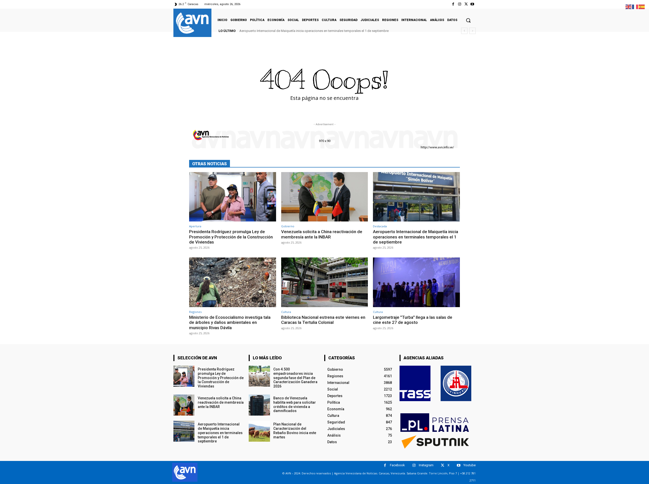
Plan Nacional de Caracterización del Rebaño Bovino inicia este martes (294, 430)
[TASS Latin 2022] (415, 383)
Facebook (397, 465)
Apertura (195, 226)
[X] (466, 4)
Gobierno (287, 226)
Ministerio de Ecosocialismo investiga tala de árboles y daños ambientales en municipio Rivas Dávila (230, 322)
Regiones (195, 311)
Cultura (286, 311)
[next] (472, 31)
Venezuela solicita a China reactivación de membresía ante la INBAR (321, 234)
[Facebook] (453, 4)
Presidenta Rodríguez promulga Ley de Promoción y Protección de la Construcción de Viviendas (231, 237)
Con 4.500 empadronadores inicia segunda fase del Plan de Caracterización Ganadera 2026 (295, 377)
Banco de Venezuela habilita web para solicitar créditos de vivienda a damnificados (294, 404)
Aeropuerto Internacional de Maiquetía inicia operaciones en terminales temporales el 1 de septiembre (314, 31)
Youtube (469, 465)
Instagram (426, 465)
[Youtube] (472, 4)
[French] (635, 6)
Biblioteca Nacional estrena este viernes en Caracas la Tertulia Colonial (323, 320)
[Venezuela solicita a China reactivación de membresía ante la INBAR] (324, 196)
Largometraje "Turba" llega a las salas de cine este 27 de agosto (412, 320)
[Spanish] (642, 6)
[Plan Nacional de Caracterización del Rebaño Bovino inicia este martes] (259, 431)
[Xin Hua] (456, 383)
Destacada (380, 226)
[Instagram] (459, 4)
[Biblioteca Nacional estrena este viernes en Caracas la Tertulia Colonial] (324, 282)
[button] (468, 20)
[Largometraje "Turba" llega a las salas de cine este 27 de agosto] (416, 282)
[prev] (464, 31)
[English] (628, 6)
